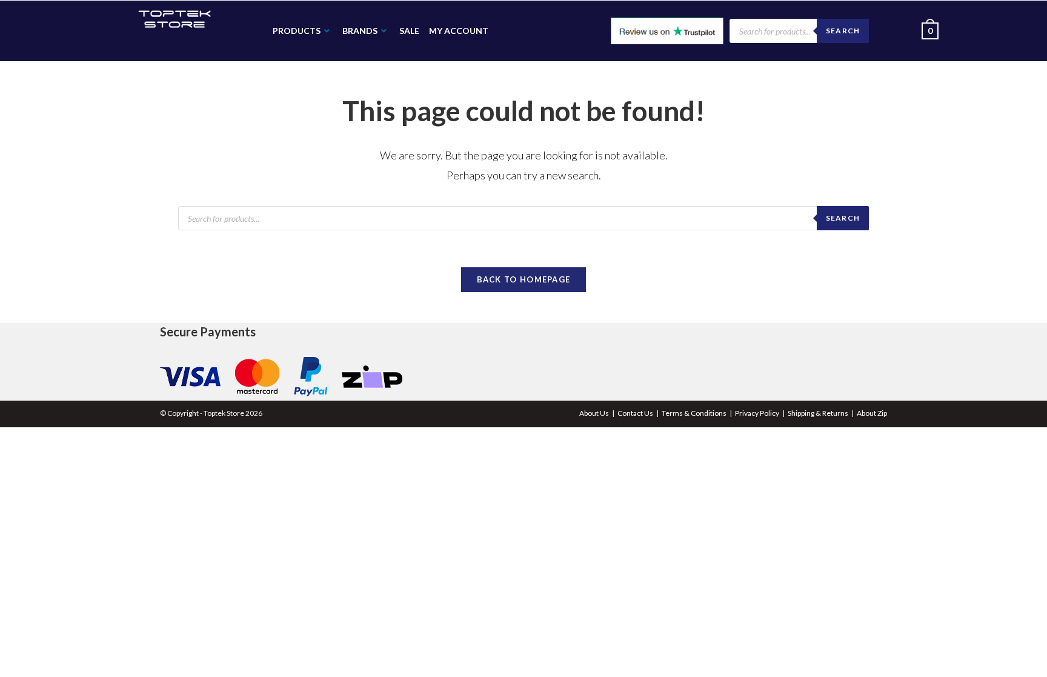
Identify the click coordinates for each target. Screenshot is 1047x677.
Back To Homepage (524, 279)
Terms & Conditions (694, 413)
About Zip (872, 413)
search (843, 217)
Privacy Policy (757, 413)
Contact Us (635, 413)
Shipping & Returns (818, 413)
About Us (594, 413)
